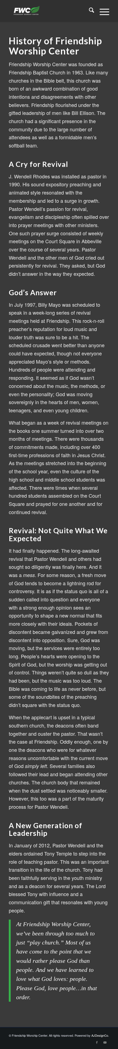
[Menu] (101, 11)
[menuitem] (88, 11)
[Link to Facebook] (97, 1042)
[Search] (88, 11)
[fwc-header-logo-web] (49, 11)
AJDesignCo (99, 1035)
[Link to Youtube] (105, 1042)
